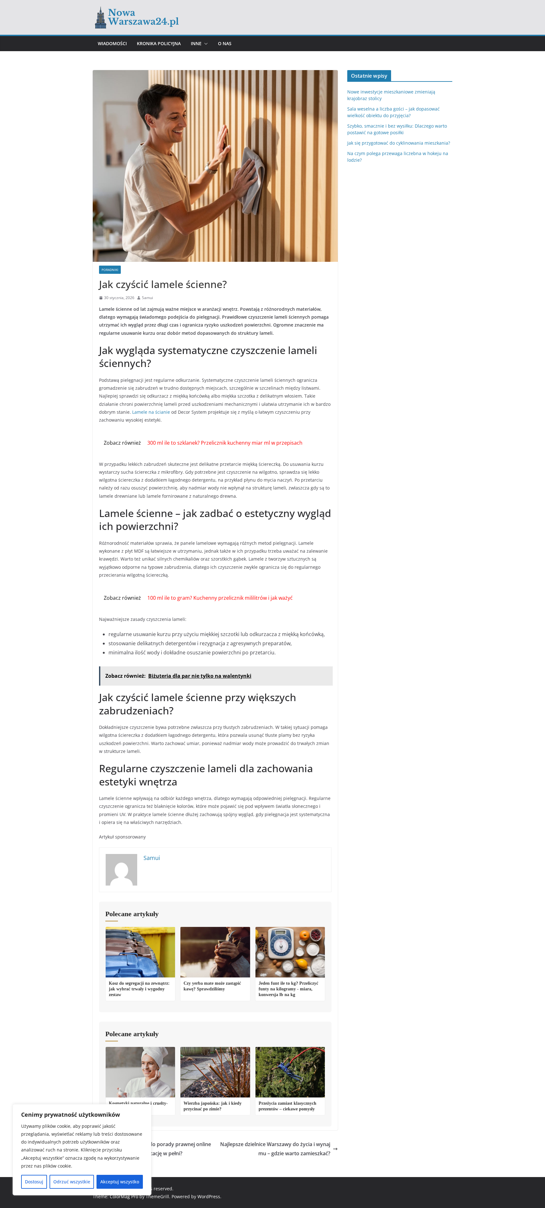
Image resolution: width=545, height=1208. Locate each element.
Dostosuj (34, 1182)
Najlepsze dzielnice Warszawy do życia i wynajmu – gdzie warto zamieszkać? (275, 1149)
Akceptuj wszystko (119, 1182)
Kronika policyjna (159, 43)
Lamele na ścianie (151, 412)
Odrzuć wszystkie (71, 1182)
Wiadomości (112, 43)
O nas (224, 43)
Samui (147, 297)
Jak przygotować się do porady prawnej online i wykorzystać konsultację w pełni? (155, 1149)
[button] (205, 43)
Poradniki (110, 269)
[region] (82, 1149)
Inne (196, 43)
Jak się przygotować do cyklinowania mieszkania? (398, 143)
